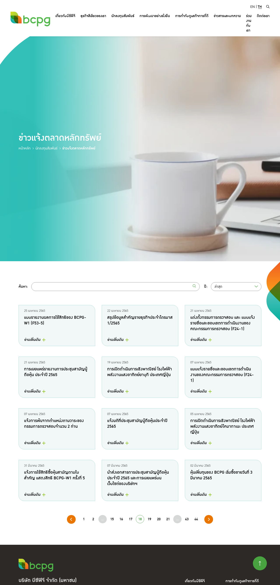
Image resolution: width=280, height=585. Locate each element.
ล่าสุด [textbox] (218, 286)
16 (121, 519)
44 (196, 519)
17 (130, 519)
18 (140, 519)
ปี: (205, 286)
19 (149, 519)
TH (260, 7)
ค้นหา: (23, 286)
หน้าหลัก (25, 148)
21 (168, 519)
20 (159, 519)
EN (252, 7)
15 (112, 519)
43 (187, 519)
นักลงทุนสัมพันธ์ (46, 148)
